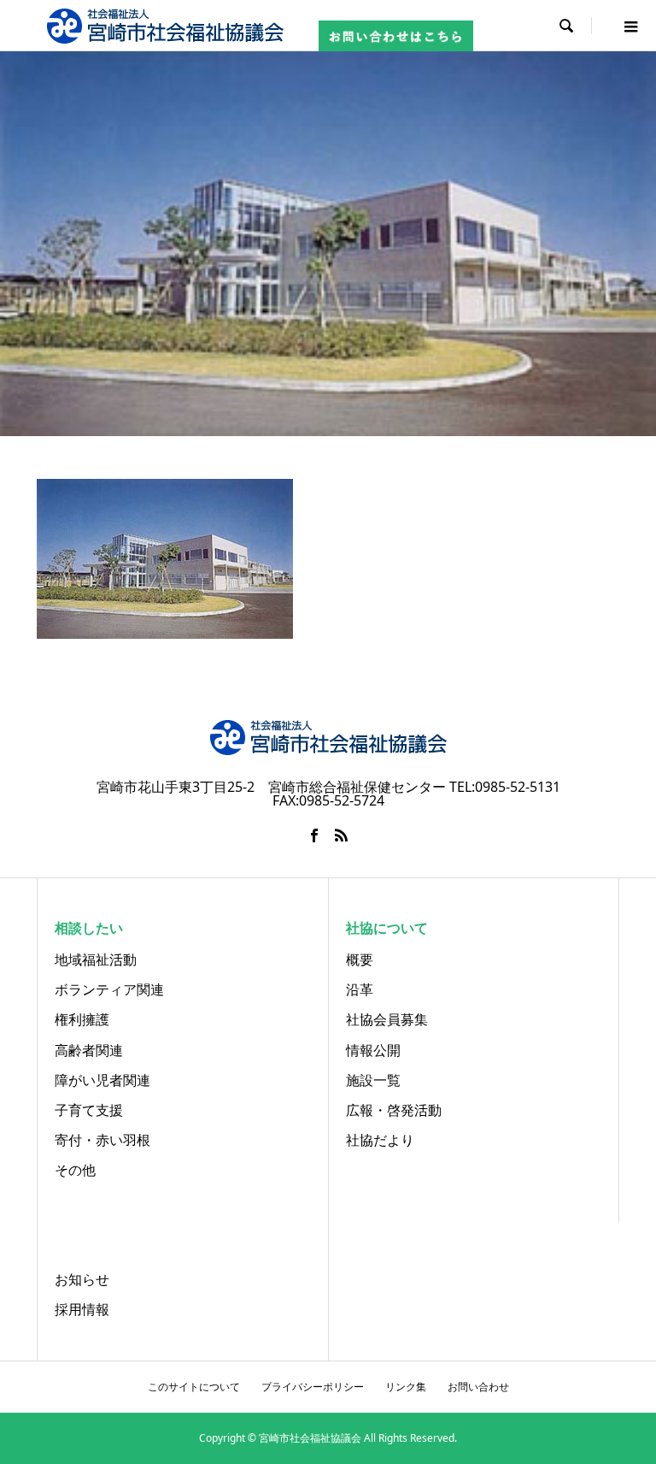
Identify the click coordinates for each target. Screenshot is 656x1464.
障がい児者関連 (102, 1080)
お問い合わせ (478, 1386)
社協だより (380, 1139)
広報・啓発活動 (394, 1110)
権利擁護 (82, 1019)
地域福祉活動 (96, 959)
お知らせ (82, 1279)
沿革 (359, 989)
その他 (75, 1169)
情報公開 (373, 1050)
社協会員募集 (387, 1019)
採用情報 (82, 1309)
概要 (359, 959)
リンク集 (405, 1386)
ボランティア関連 (109, 989)
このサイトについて (194, 1386)
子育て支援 (89, 1110)
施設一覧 (373, 1080)
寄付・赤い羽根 (102, 1139)
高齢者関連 (89, 1050)
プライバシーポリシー (312, 1386)
